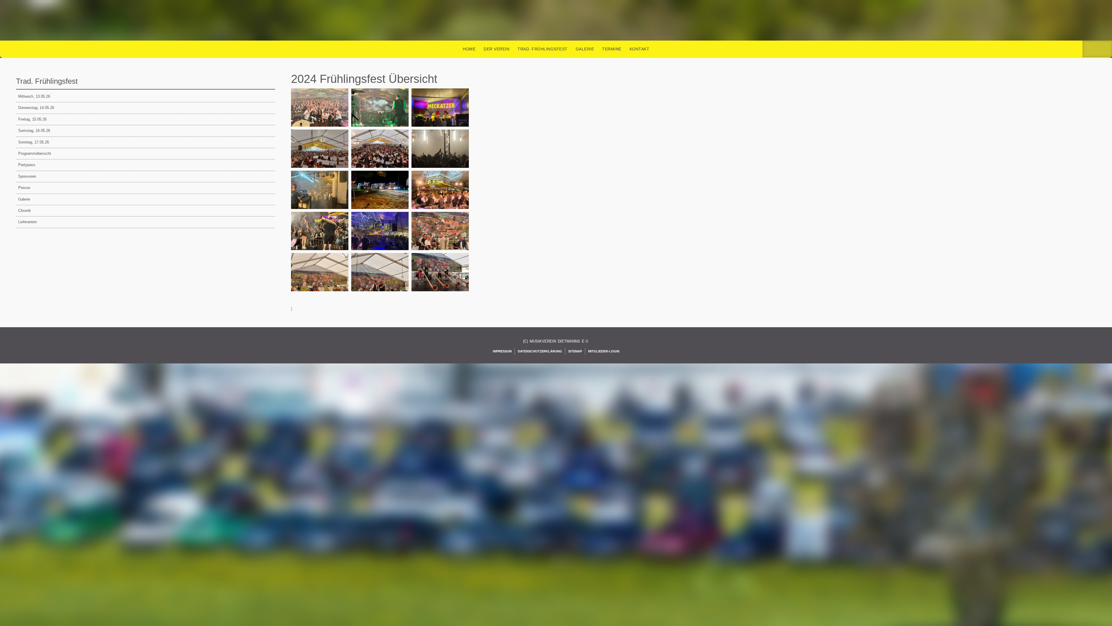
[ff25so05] (380, 278)
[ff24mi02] (380, 114)
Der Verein (496, 49)
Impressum (502, 351)
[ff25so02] (441, 237)
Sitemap (575, 351)
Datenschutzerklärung (540, 351)
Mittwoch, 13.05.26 (34, 96)
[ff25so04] (320, 278)
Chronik (24, 210)
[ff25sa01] (441, 196)
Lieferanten (27, 222)
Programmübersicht (34, 153)
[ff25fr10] (380, 196)
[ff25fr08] (320, 196)
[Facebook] (1089, 49)
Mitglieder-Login (603, 351)
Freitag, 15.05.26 (32, 119)
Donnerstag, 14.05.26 (36, 107)
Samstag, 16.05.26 (34, 130)
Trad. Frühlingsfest (542, 49)
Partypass (26, 165)
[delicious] (1105, 49)
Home (469, 49)
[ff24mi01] (320, 114)
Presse (24, 187)
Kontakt (640, 49)
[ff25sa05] (380, 237)
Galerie (585, 49)
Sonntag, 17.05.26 (33, 142)
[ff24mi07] (441, 114)
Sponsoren (27, 176)
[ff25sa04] (320, 237)
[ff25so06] (441, 278)
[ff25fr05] (441, 155)
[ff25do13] (380, 155)
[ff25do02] (320, 155)
